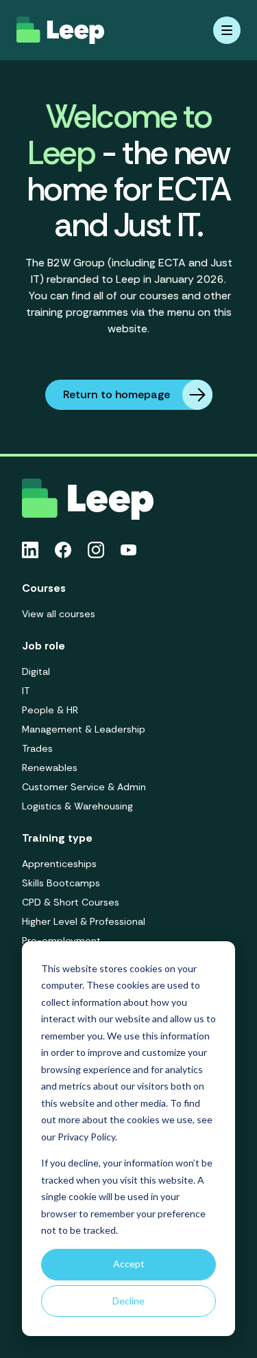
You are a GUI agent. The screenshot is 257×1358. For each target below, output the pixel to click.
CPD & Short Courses (70, 902)
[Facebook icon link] (63, 550)
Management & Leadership (83, 729)
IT (25, 690)
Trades (37, 748)
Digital (36, 671)
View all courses (58, 614)
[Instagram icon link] (96, 550)
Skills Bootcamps (61, 883)
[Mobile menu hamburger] (227, 30)
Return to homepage (116, 394)
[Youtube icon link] (128, 549)
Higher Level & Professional (83, 921)
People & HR (50, 710)
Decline (128, 1301)
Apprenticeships (59, 864)
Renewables (49, 767)
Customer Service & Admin (84, 787)
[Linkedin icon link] (30, 550)
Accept (129, 1263)
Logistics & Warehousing (77, 806)
